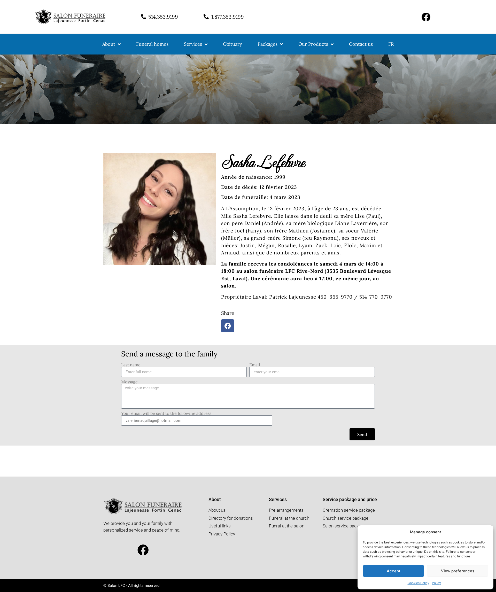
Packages (267, 44)
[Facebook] (426, 17)
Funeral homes (152, 44)
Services (193, 44)
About (108, 44)
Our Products (313, 44)
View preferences (457, 570)
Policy (436, 583)
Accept (393, 570)
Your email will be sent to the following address (166, 413)
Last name (131, 365)
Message (129, 382)
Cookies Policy (418, 583)
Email (254, 365)
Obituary (232, 44)
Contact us (361, 44)
